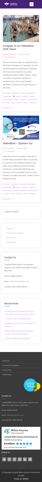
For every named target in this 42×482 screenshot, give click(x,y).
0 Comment (10, 57)
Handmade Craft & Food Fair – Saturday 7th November (20, 325)
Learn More (7, 108)
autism (18, 96)
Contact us (10, 228)
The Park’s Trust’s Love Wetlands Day (18, 319)
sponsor (19, 102)
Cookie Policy (11, 242)
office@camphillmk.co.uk (19, 281)
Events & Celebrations (27, 93)
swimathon (32, 102)
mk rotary (6, 102)
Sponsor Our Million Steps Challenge (17, 338)
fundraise (23, 99)
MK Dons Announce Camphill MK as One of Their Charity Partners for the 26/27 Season (20, 312)
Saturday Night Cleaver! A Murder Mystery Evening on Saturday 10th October (19, 332)
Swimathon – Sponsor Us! (18, 143)
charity (16, 99)
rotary (13, 102)
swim (25, 102)
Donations (15, 93)
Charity (7, 93)
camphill (24, 96)
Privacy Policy (11, 237)
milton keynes (32, 99)
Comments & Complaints (14, 233)
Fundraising (7, 96)
